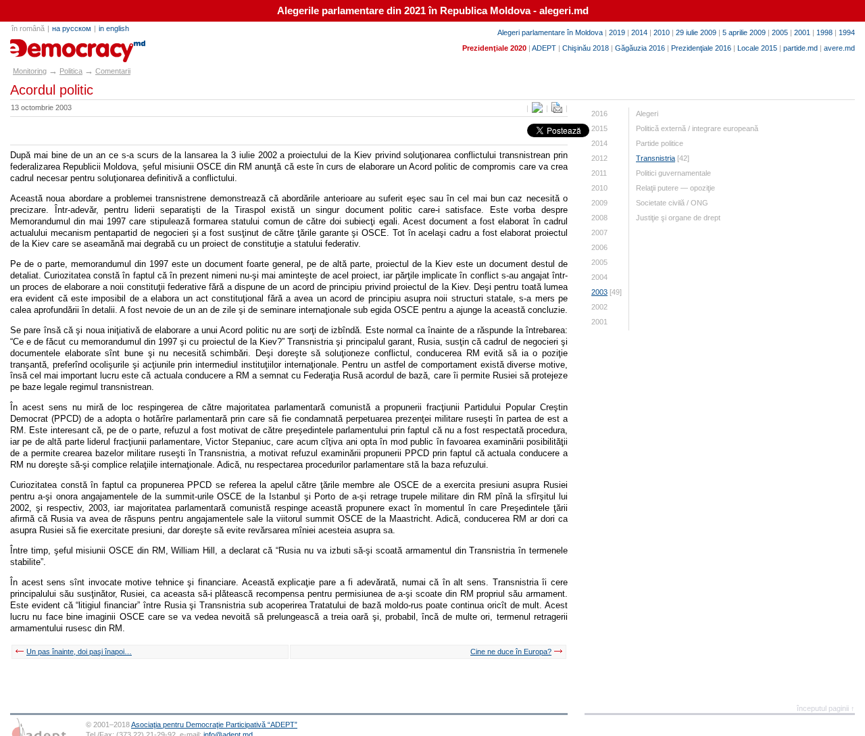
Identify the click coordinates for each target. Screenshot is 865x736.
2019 (617, 32)
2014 (639, 32)
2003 (599, 292)
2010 (661, 32)
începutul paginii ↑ (826, 708)
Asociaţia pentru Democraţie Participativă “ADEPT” (214, 724)
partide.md (800, 48)
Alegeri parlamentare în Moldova (550, 32)
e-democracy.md (58, 46)
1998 (824, 32)
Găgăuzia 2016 (640, 48)
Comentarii (112, 71)
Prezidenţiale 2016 (701, 48)
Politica (70, 71)
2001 (802, 32)
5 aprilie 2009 (744, 32)
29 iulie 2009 (696, 32)
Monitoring (30, 71)
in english (114, 28)
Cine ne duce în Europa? (510, 651)
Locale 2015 (757, 48)
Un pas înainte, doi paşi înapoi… (79, 651)
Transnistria (655, 158)
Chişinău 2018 (585, 48)
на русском (71, 28)
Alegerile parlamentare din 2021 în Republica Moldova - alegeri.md (433, 10)
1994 (847, 32)
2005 (780, 32)
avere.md (839, 48)
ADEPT (544, 48)
